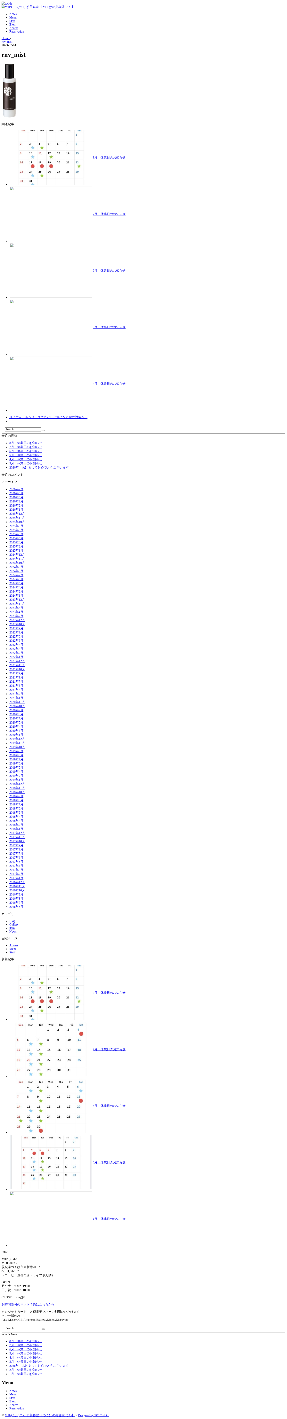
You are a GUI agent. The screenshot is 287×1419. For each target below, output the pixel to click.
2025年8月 (16, 530)
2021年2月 (16, 693)
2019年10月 (17, 747)
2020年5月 (16, 722)
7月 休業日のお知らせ (109, 214)
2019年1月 (16, 779)
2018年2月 (16, 824)
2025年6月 (16, 534)
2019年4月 (16, 771)
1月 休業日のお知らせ (25, 1374)
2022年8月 (16, 632)
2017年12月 (17, 833)
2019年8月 (16, 755)
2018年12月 (17, 784)
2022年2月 (16, 653)
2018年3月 (16, 820)
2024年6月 (16, 579)
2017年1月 (16, 878)
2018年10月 (17, 792)
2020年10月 (17, 706)
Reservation (16, 31)
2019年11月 (17, 743)
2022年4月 (16, 644)
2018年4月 (16, 816)
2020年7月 (16, 718)
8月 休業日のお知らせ (109, 157)
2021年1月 (16, 698)
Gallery (14, 924)
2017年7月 (16, 853)
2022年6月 (16, 636)
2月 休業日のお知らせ (25, 1369)
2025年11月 (17, 517)
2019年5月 (16, 767)
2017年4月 (16, 865)
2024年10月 (17, 562)
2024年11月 (17, 558)
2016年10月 (17, 890)
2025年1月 (16, 550)
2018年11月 (17, 788)
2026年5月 (16, 493)
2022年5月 (16, 640)
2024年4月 (16, 587)
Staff (12, 21)
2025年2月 (16, 546)
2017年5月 (16, 861)
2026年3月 (16, 501)
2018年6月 (16, 808)
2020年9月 (16, 710)
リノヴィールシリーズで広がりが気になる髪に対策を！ (48, 417)
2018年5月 (16, 812)
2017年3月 (16, 870)
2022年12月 (17, 620)
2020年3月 (16, 730)
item (12, 928)
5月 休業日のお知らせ (109, 327)
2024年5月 (16, 583)
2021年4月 (16, 689)
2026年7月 (16, 489)
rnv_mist (7, 41)
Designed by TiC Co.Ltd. (93, 1415)
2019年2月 (16, 775)
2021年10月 (17, 669)
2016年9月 (16, 894)
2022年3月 (16, 648)
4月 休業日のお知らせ (109, 383)
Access (13, 28)
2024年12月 (17, 554)
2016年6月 (16, 906)
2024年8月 (16, 571)
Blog (12, 24)
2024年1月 (16, 595)
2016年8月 (16, 898)
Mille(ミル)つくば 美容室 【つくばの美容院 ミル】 (40, 1415)
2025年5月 (16, 538)
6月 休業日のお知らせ (109, 270)
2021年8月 (16, 677)
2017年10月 (17, 841)
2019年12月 (17, 739)
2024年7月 (16, 575)
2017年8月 (16, 849)
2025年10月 (17, 521)
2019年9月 (16, 751)
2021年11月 (17, 665)
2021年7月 (16, 681)
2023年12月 (17, 599)
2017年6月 (16, 857)
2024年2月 (16, 591)
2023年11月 (17, 603)
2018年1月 (16, 829)
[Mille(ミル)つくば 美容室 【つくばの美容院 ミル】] (38, 7)
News (13, 14)
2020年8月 (16, 714)
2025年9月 (16, 526)
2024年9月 (16, 567)
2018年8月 (16, 800)
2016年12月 (17, 882)
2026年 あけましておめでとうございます (39, 467)
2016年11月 (17, 886)
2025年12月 (17, 513)
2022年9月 (16, 628)
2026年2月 (16, 505)
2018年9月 (16, 796)
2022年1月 (16, 657)
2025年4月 (16, 542)
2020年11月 (17, 702)
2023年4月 (16, 612)
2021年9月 (16, 673)
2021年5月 (16, 685)
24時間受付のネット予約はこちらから (28, 1304)
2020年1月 (16, 734)
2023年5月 (16, 607)
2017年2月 (16, 874)
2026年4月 (16, 497)
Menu (13, 17)
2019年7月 (16, 759)
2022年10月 (17, 624)
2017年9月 (16, 845)
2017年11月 (17, 837)
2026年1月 (16, 509)
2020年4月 (16, 726)
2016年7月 (16, 902)
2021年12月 (17, 661)
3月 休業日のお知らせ (25, 463)
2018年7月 (16, 804)
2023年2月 (16, 616)
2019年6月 (16, 763)
